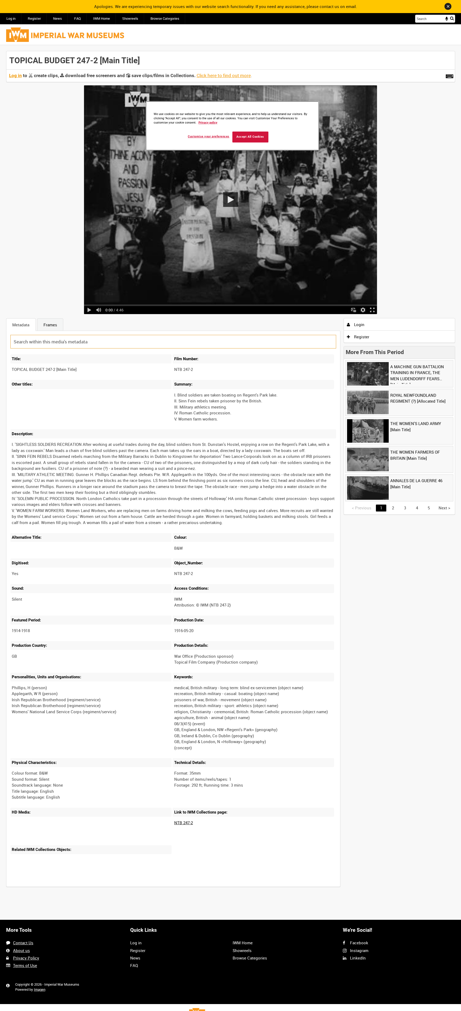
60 (87, 886)
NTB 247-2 (183, 822)
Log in (10, 18)
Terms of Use (25, 965)
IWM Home (101, 18)
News (57, 18)
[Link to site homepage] (65, 34)
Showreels (130, 18)
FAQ (77, 18)
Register (34, 18)
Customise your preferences (208, 136)
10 (52, 886)
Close (447, 6)
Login (358, 324)
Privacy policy (207, 122)
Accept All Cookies (250, 136)
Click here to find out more (224, 75)
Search (452, 18)
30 (69, 886)
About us (21, 950)
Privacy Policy (26, 958)
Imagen (39, 989)
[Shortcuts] (449, 75)
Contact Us (23, 942)
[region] (232, 125)
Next (444, 507)
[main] (230, 472)
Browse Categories (164, 18)
